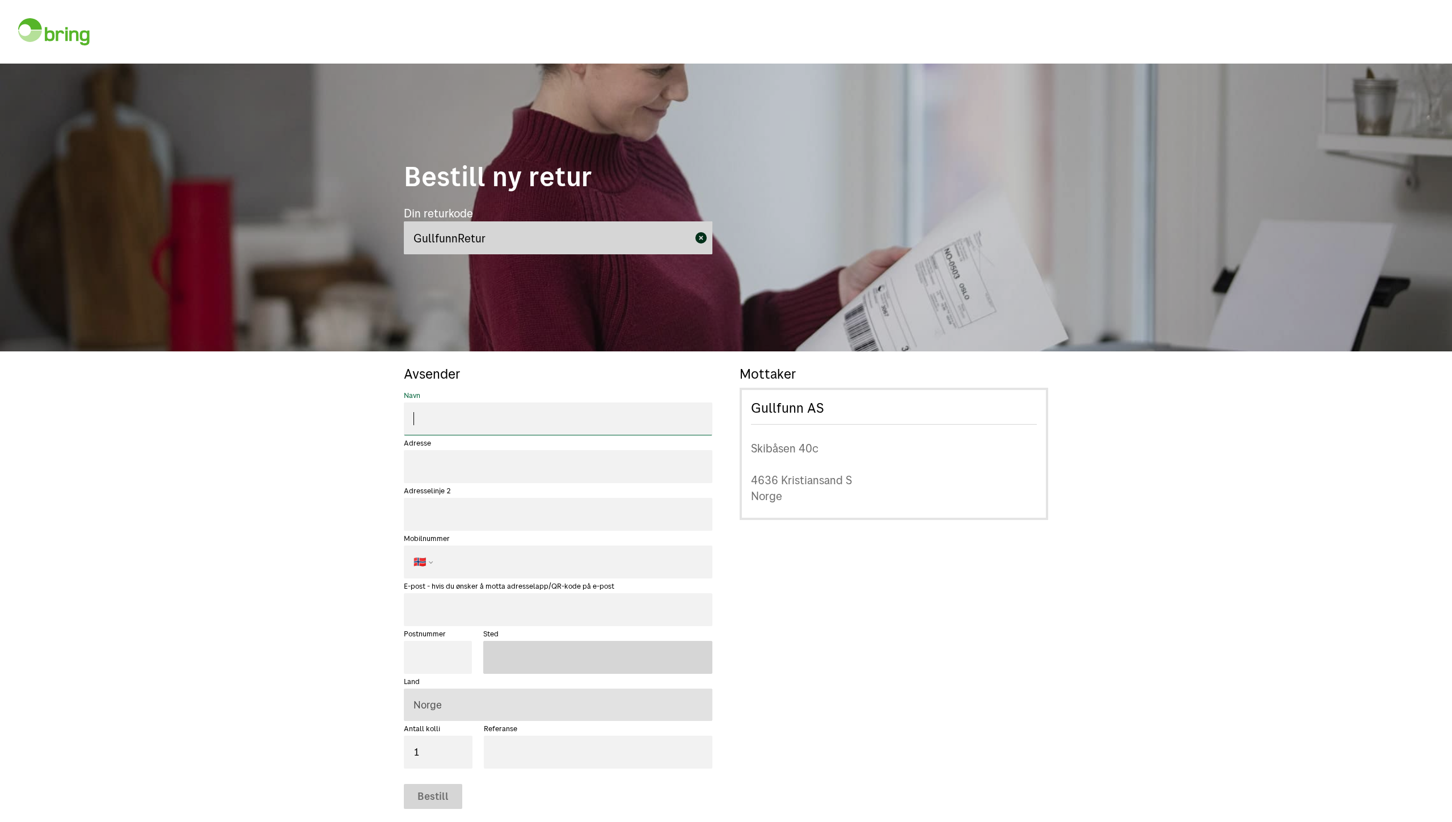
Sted (491, 633)
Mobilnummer (427, 551)
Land (412, 681)
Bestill (433, 796)
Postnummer (425, 633)
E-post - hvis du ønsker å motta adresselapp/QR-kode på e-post (509, 585)
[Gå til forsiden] (54, 31)
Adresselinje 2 (427, 490)
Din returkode (438, 213)
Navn (412, 395)
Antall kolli (422, 728)
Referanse (500, 728)
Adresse (417, 442)
